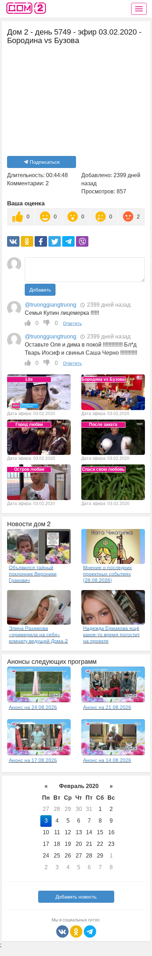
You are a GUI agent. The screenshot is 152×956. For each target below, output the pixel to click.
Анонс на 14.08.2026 (107, 760)
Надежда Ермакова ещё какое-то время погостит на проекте (111, 634)
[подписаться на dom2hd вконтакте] (63, 931)
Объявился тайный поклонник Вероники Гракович (33, 573)
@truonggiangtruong (50, 305)
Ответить (72, 323)
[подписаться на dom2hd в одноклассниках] (77, 931)
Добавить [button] (40, 290)
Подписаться (45, 162)
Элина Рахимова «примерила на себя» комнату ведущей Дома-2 (38, 634)
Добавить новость (76, 897)
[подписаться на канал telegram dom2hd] (90, 931)
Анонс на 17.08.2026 (33, 760)
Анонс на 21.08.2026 (107, 707)
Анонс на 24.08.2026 (33, 707)
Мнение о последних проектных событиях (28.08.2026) (107, 573)
